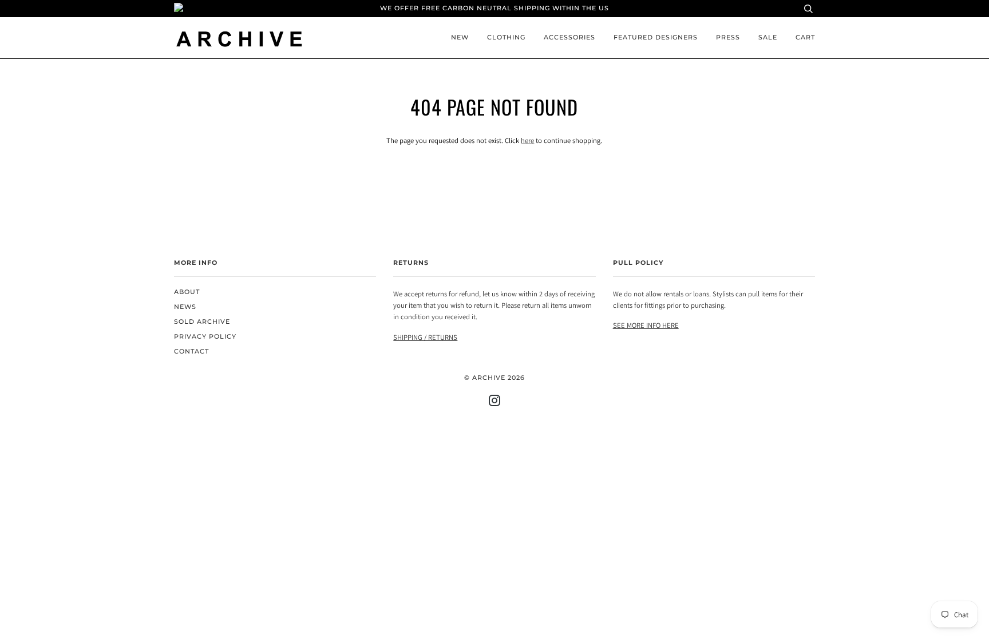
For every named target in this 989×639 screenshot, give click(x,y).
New (460, 37)
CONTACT (191, 351)
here (527, 140)
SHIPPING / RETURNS (425, 337)
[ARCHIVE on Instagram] (495, 403)
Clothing (506, 37)
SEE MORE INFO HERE (646, 325)
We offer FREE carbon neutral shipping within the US (494, 8)
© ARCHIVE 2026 (494, 378)
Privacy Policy (205, 336)
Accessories (569, 37)
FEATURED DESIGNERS (656, 37)
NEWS (185, 307)
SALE (767, 37)
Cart (805, 37)
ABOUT (187, 292)
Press (728, 37)
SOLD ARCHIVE (202, 322)
